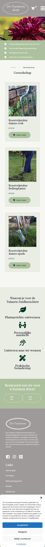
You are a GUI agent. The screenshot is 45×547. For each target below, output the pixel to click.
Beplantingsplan (14, 481)
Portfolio (10, 475)
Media (9, 486)
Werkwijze (11, 470)
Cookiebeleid (21, 544)
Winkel (13, 67)
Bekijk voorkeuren (22, 538)
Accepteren (22, 525)
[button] (41, 497)
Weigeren (22, 532)
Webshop (10, 491)
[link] (22, 101)
